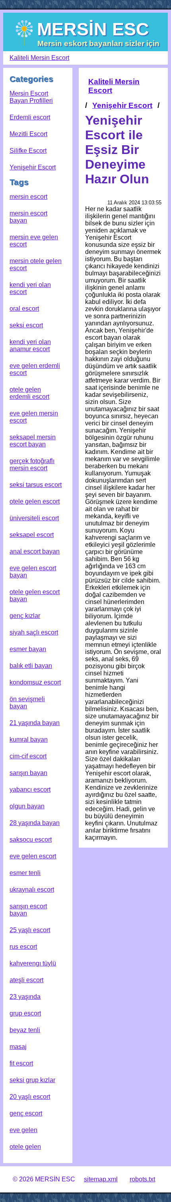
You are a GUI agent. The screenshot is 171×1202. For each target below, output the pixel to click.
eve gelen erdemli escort (35, 369)
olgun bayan (27, 806)
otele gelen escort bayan (35, 595)
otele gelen (25, 1146)
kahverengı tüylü (33, 963)
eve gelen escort (33, 856)
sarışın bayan (28, 772)
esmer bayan (28, 649)
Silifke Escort (28, 150)
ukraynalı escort (32, 889)
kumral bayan (29, 739)
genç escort (26, 1113)
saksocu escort (31, 839)
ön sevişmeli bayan (27, 703)
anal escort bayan (35, 551)
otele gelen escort (35, 501)
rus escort (23, 946)
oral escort (24, 308)
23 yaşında (25, 996)
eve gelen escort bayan (33, 572)
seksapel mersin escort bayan (33, 441)
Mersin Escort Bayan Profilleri (31, 97)
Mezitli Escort (28, 134)
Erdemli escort (30, 117)
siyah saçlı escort (34, 632)
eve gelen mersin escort (34, 417)
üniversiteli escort (34, 518)
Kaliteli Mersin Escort (39, 57)
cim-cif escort (28, 756)
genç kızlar (25, 615)
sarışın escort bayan (28, 910)
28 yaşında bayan (35, 822)
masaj (18, 1046)
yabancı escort (30, 789)
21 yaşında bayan (35, 722)
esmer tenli (25, 872)
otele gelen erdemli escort (29, 393)
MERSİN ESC (93, 29)
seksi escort (26, 325)
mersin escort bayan (28, 217)
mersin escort (28, 196)
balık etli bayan (31, 665)
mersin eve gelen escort (34, 241)
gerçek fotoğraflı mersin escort (32, 464)
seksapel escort (32, 534)
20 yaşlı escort (30, 1096)
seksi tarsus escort (36, 484)
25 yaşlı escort (30, 930)
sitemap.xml (101, 1179)
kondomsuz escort (35, 682)
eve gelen (23, 1130)
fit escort (21, 1063)
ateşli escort (26, 980)
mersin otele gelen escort (36, 264)
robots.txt (142, 1179)
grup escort (25, 1013)
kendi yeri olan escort (30, 288)
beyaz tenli (25, 1030)
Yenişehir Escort (33, 167)
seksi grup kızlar (32, 1080)
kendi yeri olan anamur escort (30, 345)
